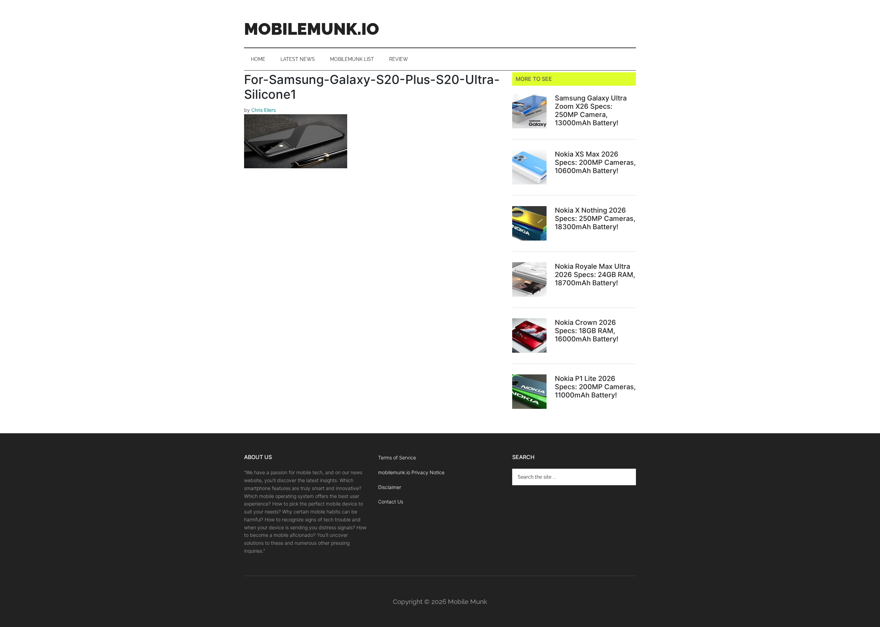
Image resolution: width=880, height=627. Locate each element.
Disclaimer (389, 487)
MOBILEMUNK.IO (311, 29)
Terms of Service (397, 457)
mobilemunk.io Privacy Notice (411, 472)
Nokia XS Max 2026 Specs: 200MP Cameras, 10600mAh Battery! (595, 162)
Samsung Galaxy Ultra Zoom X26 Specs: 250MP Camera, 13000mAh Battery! (591, 110)
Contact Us (390, 501)
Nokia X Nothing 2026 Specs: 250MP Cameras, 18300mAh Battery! (595, 218)
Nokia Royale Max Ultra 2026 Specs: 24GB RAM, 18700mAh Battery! (595, 274)
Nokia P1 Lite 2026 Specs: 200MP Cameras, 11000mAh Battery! (595, 386)
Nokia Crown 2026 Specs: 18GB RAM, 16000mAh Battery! (586, 330)
